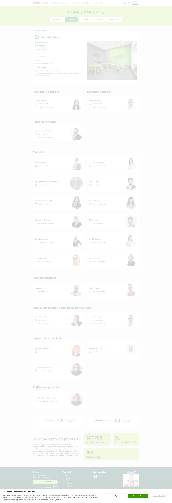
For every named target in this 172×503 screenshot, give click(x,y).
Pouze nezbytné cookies (117, 496)
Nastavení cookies (159, 496)
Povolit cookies (138, 496)
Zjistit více (58, 499)
